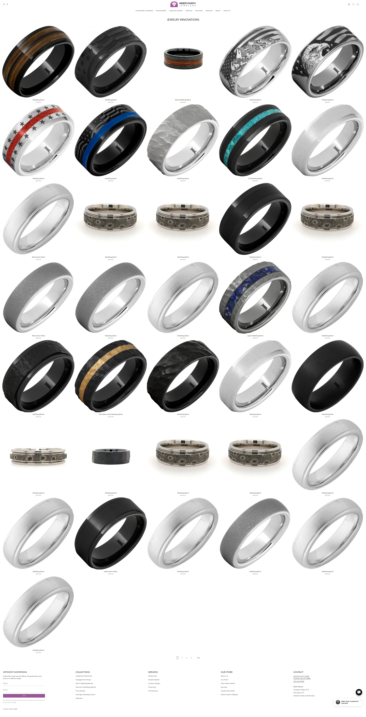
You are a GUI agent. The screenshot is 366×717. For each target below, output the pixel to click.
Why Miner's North (228, 683)
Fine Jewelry (80, 691)
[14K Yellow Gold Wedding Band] (111, 376)
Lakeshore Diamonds (84, 676)
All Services (152, 676)
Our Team (224, 680)
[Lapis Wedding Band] (255, 297)
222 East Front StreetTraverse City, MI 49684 (302, 677)
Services (224, 687)
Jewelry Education (228, 691)
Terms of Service (7, 702)
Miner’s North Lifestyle (229, 694)
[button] (353, 4)
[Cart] (358, 4)
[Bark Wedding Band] (183, 62)
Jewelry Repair (153, 680)
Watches (79, 698)
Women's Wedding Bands (86, 687)
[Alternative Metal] (38, 219)
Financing (152, 687)
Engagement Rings (83, 680)
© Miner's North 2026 (10, 709)
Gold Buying (153, 691)
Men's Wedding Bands (84, 683)
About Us (224, 676)
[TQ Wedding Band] (255, 140)
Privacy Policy (38, 700)
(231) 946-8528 (298, 681)
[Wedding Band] (38, 62)
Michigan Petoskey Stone (85, 694)
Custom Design (154, 683)
